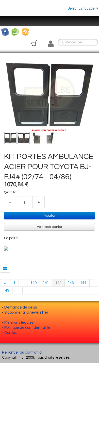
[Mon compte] (51, 44)
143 (71, 283)
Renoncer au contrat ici (22, 352)
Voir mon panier (49, 227)
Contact (11, 333)
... (23, 283)
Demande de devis (20, 307)
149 (6, 290)
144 (83, 283)
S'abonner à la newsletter (26, 312)
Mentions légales (19, 322)
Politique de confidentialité (27, 328)
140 (33, 283)
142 (58, 283)
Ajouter (50, 215)
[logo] (9, 18)
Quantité (10, 192)
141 (46, 283)
